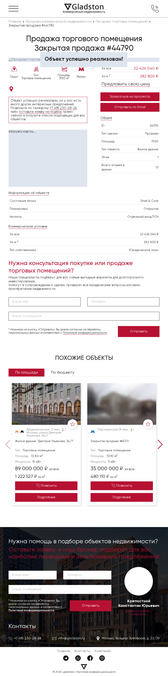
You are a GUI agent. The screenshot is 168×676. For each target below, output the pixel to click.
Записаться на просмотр (130, 96)
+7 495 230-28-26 (63, 108)
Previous (7, 444)
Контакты (22, 626)
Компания (103, 651)
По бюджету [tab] (62, 373)
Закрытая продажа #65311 (110, 441)
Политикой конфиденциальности (85, 333)
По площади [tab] (26, 373)
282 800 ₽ (149, 76)
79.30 (154, 141)
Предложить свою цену (126, 84)
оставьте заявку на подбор (40, 111)
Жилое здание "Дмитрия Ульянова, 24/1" (44, 441)
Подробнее (46, 497)
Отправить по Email (129, 107)
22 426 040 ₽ (146, 68)
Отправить (138, 331)
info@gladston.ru (71, 638)
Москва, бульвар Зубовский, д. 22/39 (130, 638)
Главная (63, 651)
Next (161, 444)
